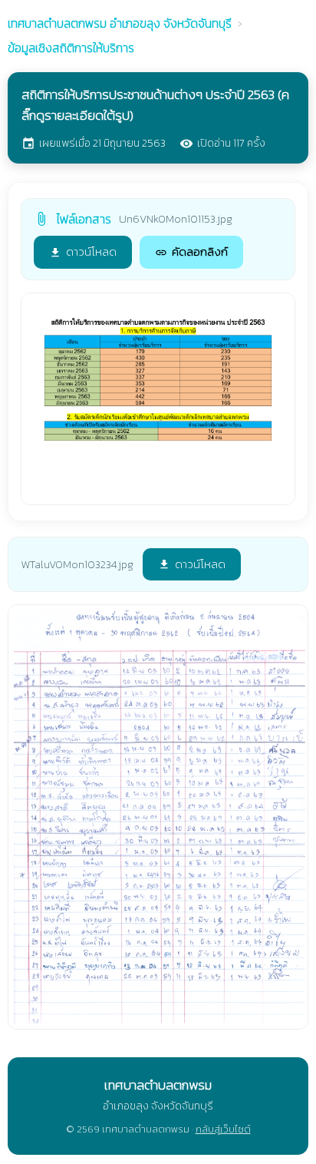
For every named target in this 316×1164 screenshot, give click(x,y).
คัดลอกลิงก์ (191, 251)
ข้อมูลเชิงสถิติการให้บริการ (71, 47)
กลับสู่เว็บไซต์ (223, 1129)
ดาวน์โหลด (83, 251)
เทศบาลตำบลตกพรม (120, 23)
